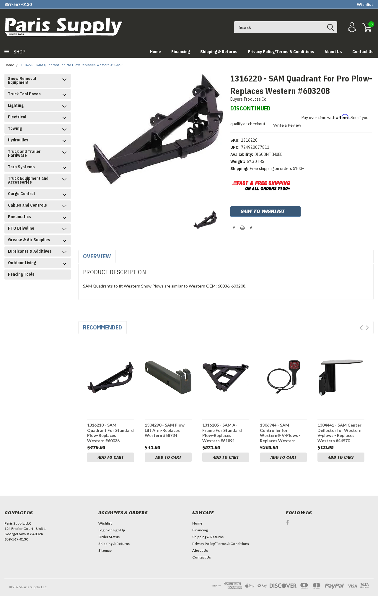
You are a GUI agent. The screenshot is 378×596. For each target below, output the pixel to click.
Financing (180, 51)
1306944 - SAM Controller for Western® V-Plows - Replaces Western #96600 (280, 432)
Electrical (17, 117)
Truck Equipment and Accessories (28, 180)
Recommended (102, 327)
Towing (15, 128)
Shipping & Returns (218, 51)
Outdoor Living (22, 262)
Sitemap (105, 550)
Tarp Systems (21, 166)
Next (367, 328)
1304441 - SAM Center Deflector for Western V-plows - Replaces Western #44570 (339, 432)
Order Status (109, 537)
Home (155, 51)
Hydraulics (18, 140)
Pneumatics (19, 216)
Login (102, 530)
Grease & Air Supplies (29, 239)
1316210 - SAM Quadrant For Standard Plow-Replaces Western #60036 (110, 432)
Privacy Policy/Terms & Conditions (281, 51)
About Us (333, 51)
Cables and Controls (27, 205)
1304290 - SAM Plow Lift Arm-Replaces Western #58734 (165, 430)
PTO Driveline (21, 228)
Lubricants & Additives (30, 251)
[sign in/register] (351, 27)
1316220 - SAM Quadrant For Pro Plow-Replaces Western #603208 (72, 65)
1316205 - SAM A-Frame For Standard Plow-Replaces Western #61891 (222, 432)
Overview (97, 256)
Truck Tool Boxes (24, 94)
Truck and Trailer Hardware (24, 153)
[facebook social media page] (287, 522)
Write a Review (287, 125)
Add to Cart (111, 457)
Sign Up (119, 530)
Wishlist (365, 4)
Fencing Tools (21, 274)
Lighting (16, 105)
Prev (361, 328)
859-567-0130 (18, 4)
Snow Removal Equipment (22, 80)
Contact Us (363, 51)
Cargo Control (21, 193)
